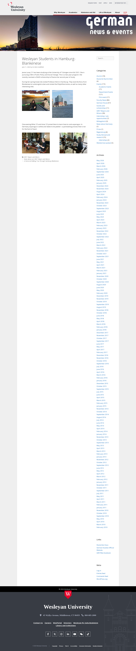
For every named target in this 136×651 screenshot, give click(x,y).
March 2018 (101, 324)
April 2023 (100, 220)
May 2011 (100, 496)
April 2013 (100, 448)
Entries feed (101, 573)
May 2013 (100, 445)
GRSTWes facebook (104, 553)
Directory (68, 623)
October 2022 (102, 234)
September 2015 (103, 389)
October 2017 (102, 338)
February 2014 (102, 431)
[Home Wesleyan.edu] (68, 595)
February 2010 (102, 527)
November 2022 (102, 231)
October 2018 (102, 313)
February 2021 (102, 270)
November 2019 (102, 299)
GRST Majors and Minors (31, 157)
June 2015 (100, 395)
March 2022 (101, 245)
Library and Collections (66, 626)
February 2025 (102, 180)
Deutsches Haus (102, 545)
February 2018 (102, 327)
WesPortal (57, 623)
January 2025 (101, 183)
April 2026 (100, 163)
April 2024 (100, 194)
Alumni (99, 76)
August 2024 (101, 191)
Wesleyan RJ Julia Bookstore (85, 623)
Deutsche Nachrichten (105, 79)
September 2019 (103, 304)
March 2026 (101, 166)
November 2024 (102, 189)
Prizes (99, 129)
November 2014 (102, 409)
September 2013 (103, 443)
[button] (125, 13)
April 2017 (100, 349)
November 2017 (102, 335)
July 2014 (100, 420)
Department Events (106, 92)
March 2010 (101, 524)
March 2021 (101, 268)
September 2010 (103, 516)
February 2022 (102, 248)
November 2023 (102, 203)
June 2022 (100, 242)
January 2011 (101, 507)
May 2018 (100, 318)
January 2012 (101, 482)
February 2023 (102, 225)
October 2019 (102, 301)
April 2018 (100, 321)
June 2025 (100, 175)
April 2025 (100, 177)
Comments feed (102, 576)
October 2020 (102, 279)
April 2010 (100, 522)
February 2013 (102, 454)
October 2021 (102, 254)
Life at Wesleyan (105, 12)
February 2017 (102, 352)
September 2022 (103, 237)
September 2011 (103, 491)
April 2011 (100, 499)
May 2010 (100, 519)
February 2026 (102, 169)
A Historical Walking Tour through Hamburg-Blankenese (41, 161)
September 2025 (103, 172)
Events (99, 84)
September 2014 (103, 414)
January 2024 (101, 200)
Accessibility (73, 646)
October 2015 (102, 386)
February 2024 (102, 197)
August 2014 (101, 417)
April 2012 (100, 474)
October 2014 (102, 412)
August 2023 (101, 211)
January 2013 (101, 457)
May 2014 (100, 426)
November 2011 (102, 485)
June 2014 (100, 423)
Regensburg (101, 132)
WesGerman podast (104, 143)
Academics (73, 12)
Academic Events (105, 87)
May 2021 (100, 262)
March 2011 (101, 502)
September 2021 (103, 256)
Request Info (92, 3)
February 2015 (102, 403)
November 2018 (102, 310)
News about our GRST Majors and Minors (37, 159)
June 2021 (100, 259)
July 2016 (100, 366)
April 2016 (100, 372)
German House (102, 103)
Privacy (61, 646)
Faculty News (101, 100)
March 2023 (101, 222)
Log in (99, 570)
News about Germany (105, 124)
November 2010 (102, 510)
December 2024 (102, 186)
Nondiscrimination (97, 646)
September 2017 (103, 341)
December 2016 (102, 355)
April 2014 (100, 428)
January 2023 (101, 228)
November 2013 (102, 437)
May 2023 (100, 217)
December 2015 (102, 383)
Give (110, 3)
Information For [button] (121, 3)
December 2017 (102, 333)
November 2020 (102, 276)
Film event (102, 97)
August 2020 (101, 285)
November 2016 (102, 358)
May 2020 (100, 290)
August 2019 (101, 307)
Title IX (67, 646)
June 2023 (100, 214)
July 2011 (100, 493)
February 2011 (102, 505)
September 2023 (103, 208)
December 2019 (102, 296)
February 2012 (102, 479)
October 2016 (102, 361)
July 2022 (100, 239)
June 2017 (100, 344)
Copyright (54, 646)
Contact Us (38, 623)
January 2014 (101, 434)
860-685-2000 (90, 615)
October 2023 (102, 206)
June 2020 (100, 287)
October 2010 (102, 513)
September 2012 (103, 465)
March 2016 (101, 375)
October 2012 (102, 462)
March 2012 (101, 476)
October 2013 (102, 440)
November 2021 (102, 251)
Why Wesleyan (59, 12)
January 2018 (101, 330)
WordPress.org (102, 579)
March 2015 (101, 400)
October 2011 (102, 488)
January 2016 (101, 380)
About (117, 12)
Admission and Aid (88, 12)
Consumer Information (85, 646)
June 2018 (100, 316)
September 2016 (103, 364)
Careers (48, 623)
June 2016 (100, 369)
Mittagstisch (101, 121)
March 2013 (101, 451)
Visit (100, 3)
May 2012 (100, 471)
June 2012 (100, 468)
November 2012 (102, 459)
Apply (105, 3)
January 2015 (101, 406)
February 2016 (102, 378)
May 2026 (100, 160)
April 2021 (100, 265)
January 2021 (101, 273)
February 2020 (102, 293)
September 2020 (103, 282)
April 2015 (100, 397)
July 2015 (100, 392)
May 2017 (100, 347)
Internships (103, 140)
